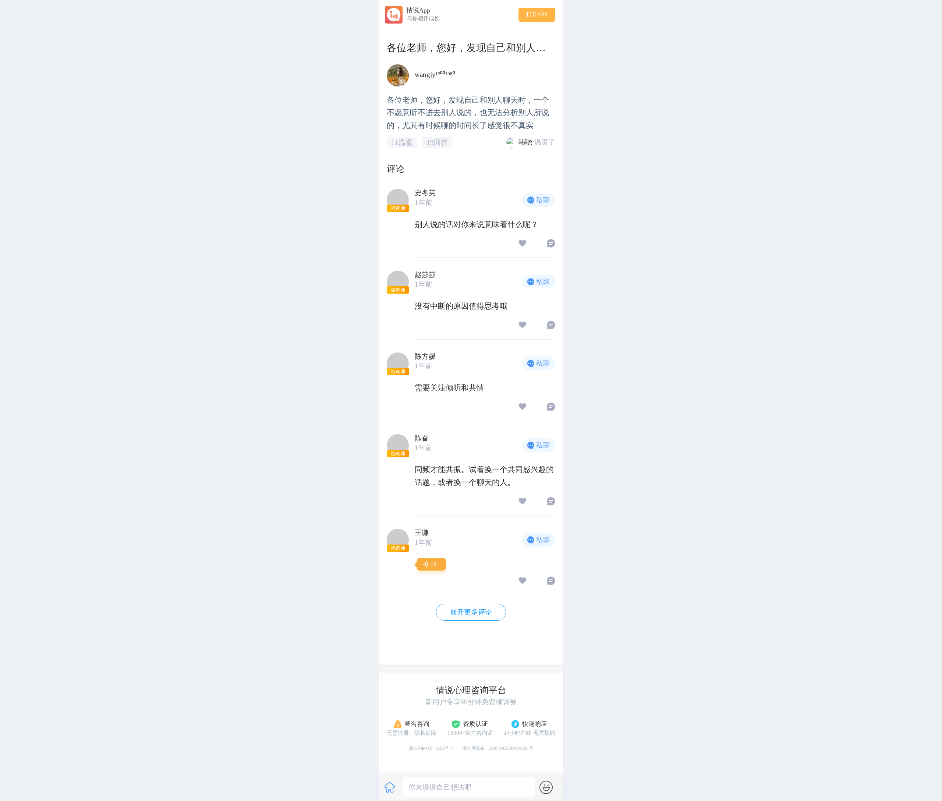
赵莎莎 (425, 275)
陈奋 (422, 438)
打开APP (536, 14)
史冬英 (425, 192)
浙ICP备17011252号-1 (431, 748)
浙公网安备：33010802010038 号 (498, 748)
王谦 (422, 532)
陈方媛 (425, 356)
